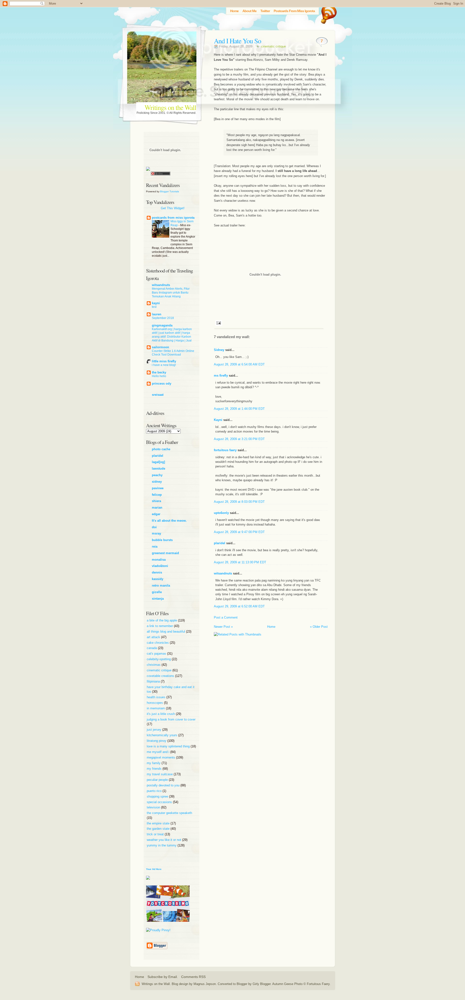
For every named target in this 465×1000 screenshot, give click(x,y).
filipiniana (154, 681)
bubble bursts (162, 540)
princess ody (161, 383)
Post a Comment (226, 617)
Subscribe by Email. (162, 977)
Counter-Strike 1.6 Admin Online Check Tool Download (173, 353)
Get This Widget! (173, 208)
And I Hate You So (237, 40)
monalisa (159, 559)
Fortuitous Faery (318, 984)
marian (157, 507)
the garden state (158, 828)
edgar (156, 514)
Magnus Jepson (205, 984)
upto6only (221, 513)
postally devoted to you (163, 785)
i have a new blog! (164, 365)
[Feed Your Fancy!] (327, 13)
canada (152, 648)
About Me (249, 11)
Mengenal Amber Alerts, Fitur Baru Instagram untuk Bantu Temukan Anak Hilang (171, 292)
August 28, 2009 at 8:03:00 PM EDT (239, 502)
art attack (154, 637)
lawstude (158, 468)
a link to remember (160, 626)
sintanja (158, 598)
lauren (156, 314)
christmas (154, 665)
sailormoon (160, 347)
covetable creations (161, 676)
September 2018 (163, 318)
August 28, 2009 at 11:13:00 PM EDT (240, 562)
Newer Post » (223, 626)
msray (156, 533)
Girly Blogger (262, 984)
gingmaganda (162, 325)
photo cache (161, 449)
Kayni (218, 420)
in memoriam (156, 708)
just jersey (154, 729)
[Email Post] (218, 322)
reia (154, 546)
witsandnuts (223, 573)
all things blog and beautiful (166, 631)
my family (154, 763)
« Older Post (319, 626)
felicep (157, 494)
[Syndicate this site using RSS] (138, 983)
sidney (157, 481)
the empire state (158, 823)
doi (154, 527)
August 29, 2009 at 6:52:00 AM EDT (239, 606)
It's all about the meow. (169, 520)
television (154, 807)
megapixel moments (161, 757)
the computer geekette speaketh (169, 813)
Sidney (219, 350)
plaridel (219, 543)
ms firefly (221, 375)
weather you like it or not (164, 840)
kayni (156, 303)
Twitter (265, 11)
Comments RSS (193, 977)
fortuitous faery (225, 450)
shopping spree (158, 796)
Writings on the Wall (170, 107)
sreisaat (157, 394)
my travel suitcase (160, 774)
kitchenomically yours (162, 735)
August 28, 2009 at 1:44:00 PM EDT (239, 409)
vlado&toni (160, 566)
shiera (156, 501)
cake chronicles (158, 642)
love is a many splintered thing (169, 746)
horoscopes (155, 703)
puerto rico (155, 791)
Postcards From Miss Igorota (294, 11)
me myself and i (158, 752)
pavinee (157, 488)
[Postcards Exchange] (168, 925)
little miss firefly (164, 361)
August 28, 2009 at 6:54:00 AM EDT (239, 364)
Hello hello (159, 376)
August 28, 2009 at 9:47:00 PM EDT (239, 532)
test (154, 307)
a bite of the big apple (162, 620)
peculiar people (158, 780)
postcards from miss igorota (173, 217)
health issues (156, 697)
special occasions (160, 802)
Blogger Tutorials (169, 191)
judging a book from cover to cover (171, 719)
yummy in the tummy (162, 845)
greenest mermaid (165, 553)
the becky (159, 372)
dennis (157, 572)
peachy (157, 475)
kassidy (157, 579)
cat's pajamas (157, 653)
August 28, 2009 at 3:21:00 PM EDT (239, 439)
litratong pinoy (157, 741)
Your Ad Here (154, 869)
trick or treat (156, 834)
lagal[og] (158, 462)
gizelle (157, 592)
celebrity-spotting (159, 659)
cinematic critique (273, 46)
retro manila (161, 585)
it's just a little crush (161, 714)
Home (234, 11)
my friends (155, 768)
